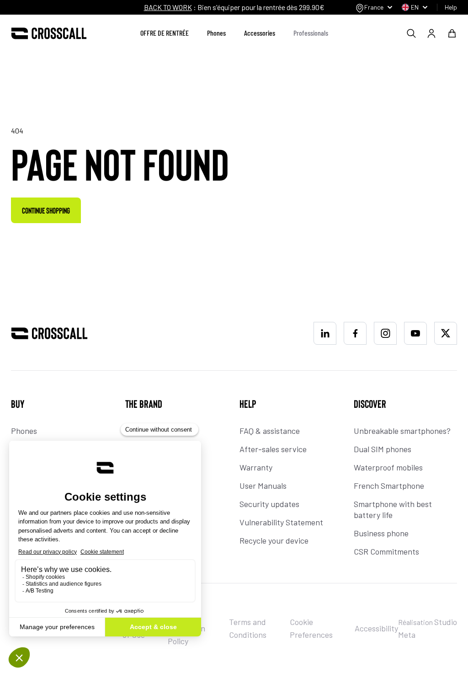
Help (451, 7)
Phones (216, 32)
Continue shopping (46, 210)
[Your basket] (452, 33)
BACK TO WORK (168, 7)
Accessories (259, 32)
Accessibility (376, 628)
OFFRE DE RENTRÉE (164, 32)
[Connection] (431, 33)
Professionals (310, 32)
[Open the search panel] (411, 33)
